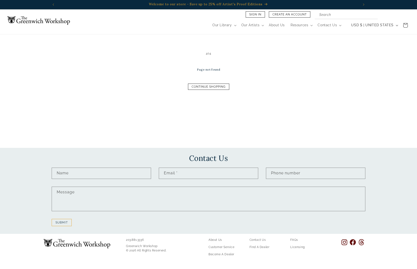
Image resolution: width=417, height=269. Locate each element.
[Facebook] (352, 242)
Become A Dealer (221, 254)
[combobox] (346, 15)
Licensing (297, 247)
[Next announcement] (363, 4)
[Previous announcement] (53, 4)
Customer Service (221, 247)
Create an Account (289, 14)
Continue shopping (209, 86)
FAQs (294, 240)
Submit (62, 222)
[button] (223, 25)
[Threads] (361, 242)
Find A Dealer (260, 247)
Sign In (255, 14)
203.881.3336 (135, 240)
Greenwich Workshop (142, 246)
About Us (215, 240)
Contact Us (258, 240)
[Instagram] (344, 242)
